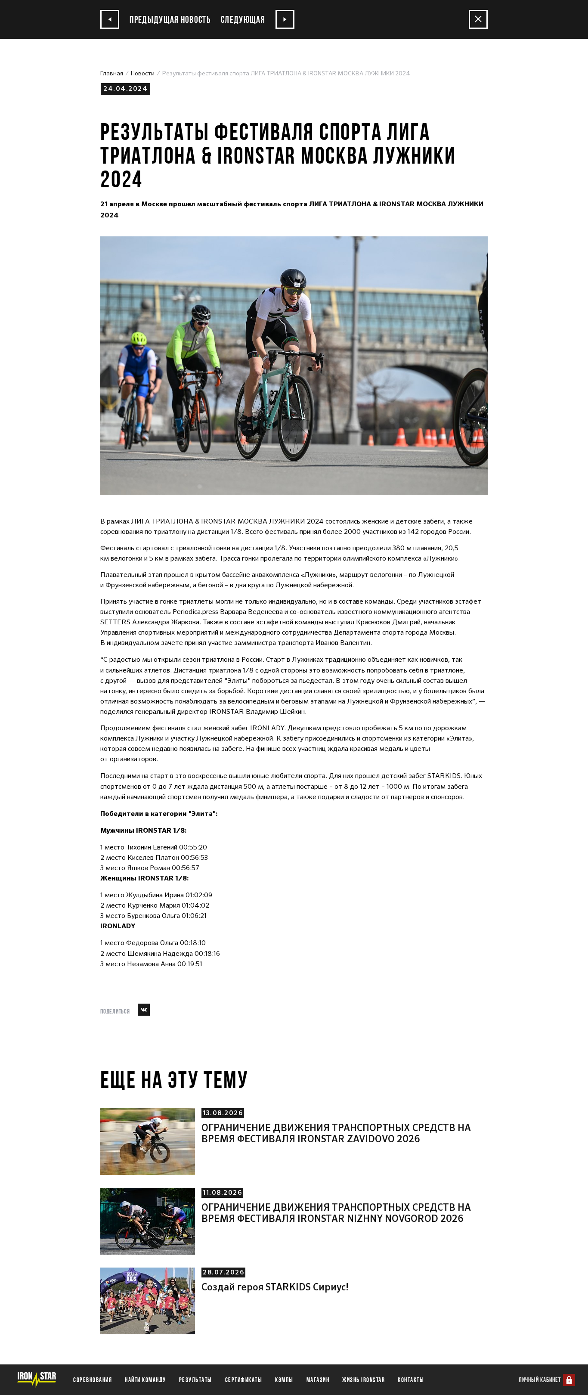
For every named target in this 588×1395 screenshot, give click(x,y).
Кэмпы (284, 1379)
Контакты (411, 1379)
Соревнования (92, 1379)
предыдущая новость (169, 19)
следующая (244, 19)
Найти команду (145, 1379)
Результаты (195, 1379)
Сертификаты (244, 1379)
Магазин (318, 1379)
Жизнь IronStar (363, 1379)
